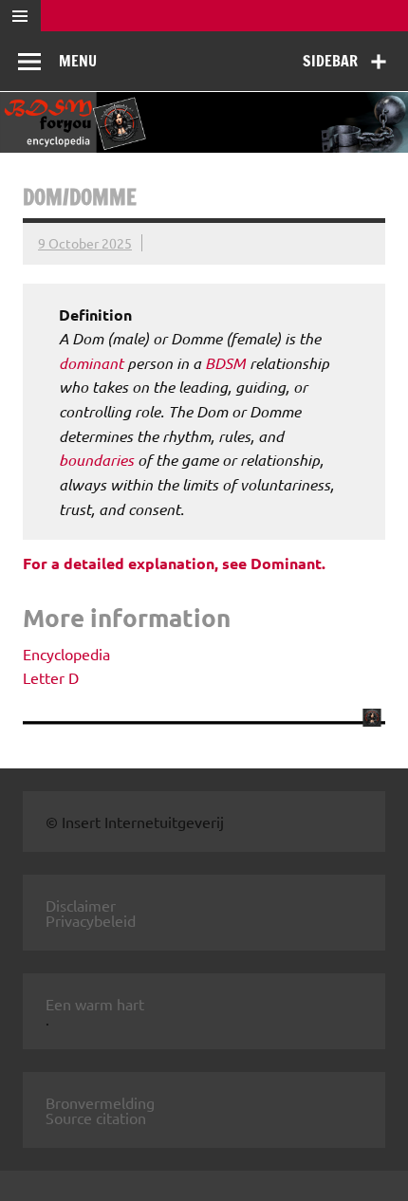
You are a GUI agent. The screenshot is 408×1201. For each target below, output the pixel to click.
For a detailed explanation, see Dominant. (174, 563)
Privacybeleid (91, 920)
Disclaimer (81, 905)
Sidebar (330, 60)
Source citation (96, 1117)
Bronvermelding (100, 1102)
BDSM (225, 363)
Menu (78, 60)
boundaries (96, 460)
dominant (91, 363)
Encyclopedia (66, 653)
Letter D (51, 677)
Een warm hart (95, 1003)
